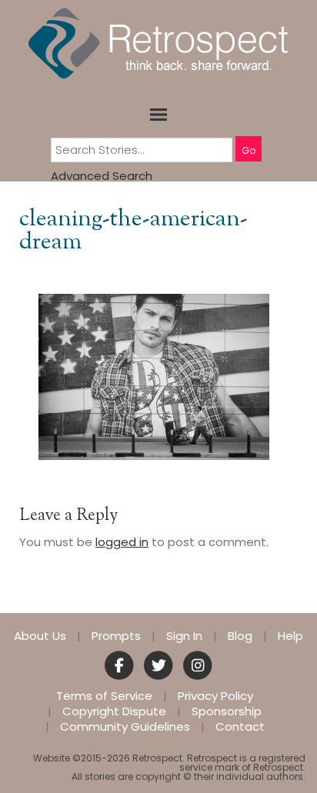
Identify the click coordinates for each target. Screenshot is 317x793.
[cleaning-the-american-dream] (153, 376)
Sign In (184, 636)
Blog (240, 636)
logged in (121, 542)
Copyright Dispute (114, 711)
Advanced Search (101, 176)
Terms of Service (104, 696)
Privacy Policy (215, 696)
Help (290, 636)
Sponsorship (227, 711)
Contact (240, 727)
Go (248, 150)
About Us (40, 636)
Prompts (116, 636)
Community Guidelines (125, 727)
